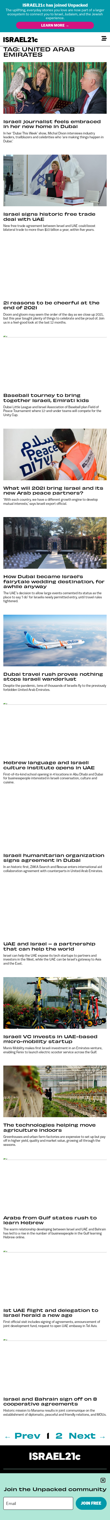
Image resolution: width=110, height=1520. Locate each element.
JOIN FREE (91, 1503)
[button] (103, 1480)
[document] (55, 760)
